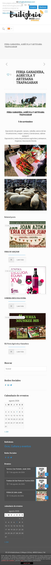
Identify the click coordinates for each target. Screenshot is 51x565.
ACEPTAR (27, 563)
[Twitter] (11, 385)
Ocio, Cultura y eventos (17, 446)
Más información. (9, 13)
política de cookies (8, 560)
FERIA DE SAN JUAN (11, 252)
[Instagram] (8, 457)
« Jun (6, 432)
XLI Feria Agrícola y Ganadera (16, 344)
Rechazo (43, 7)
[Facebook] (5, 385)
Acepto (33, 7)
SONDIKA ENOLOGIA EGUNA (15, 298)
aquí (22, 560)
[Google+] (8, 385)
